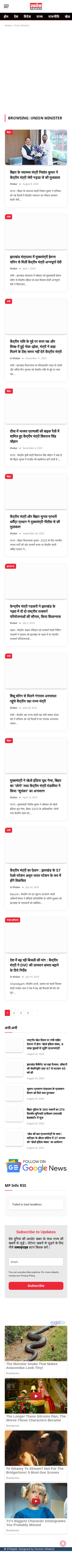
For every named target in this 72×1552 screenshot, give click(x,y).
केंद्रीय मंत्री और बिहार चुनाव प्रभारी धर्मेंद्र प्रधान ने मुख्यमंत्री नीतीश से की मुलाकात (35, 521)
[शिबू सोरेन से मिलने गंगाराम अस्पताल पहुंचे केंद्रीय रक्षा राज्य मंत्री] (36, 671)
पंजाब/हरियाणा (12, 919)
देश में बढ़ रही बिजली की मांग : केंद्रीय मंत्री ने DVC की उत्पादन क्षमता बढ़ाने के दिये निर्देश (34, 965)
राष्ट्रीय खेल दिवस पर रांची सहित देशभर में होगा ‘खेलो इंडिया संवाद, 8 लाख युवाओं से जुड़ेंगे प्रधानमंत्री (45, 1044)
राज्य (39, 16)
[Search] (66, 6)
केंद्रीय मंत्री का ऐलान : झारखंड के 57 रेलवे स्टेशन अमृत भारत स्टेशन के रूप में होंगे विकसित (35, 875)
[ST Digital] (36, 6)
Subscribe (36, 1286)
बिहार (9, 132)
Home (8, 25)
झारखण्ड (10, 566)
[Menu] (6, 6)
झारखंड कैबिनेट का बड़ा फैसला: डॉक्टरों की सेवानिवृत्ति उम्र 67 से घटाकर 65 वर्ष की (47, 1068)
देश (16, 16)
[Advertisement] (36, 70)
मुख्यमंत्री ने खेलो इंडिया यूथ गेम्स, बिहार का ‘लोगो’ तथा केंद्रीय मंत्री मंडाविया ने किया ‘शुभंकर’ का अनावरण (35, 785)
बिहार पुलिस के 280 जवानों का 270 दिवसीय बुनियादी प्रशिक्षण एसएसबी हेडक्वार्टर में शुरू (46, 1113)
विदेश (27, 16)
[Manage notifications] (63, 1543)
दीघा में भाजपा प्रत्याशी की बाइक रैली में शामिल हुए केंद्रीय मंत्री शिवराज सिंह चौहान (34, 436)
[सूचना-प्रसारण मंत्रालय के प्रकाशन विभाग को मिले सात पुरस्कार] (14, 1093)
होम (6, 16)
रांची (8, 216)
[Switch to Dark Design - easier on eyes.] (59, 6)
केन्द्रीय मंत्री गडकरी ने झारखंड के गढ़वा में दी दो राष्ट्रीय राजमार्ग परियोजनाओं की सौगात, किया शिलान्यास (35, 611)
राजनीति (54, 16)
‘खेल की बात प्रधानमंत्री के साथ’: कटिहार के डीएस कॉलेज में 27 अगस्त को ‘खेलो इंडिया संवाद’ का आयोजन (46, 1138)
